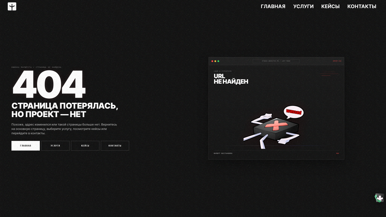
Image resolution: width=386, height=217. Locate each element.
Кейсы (330, 6)
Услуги (303, 6)
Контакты (361, 6)
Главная (273, 6)
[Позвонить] (379, 197)
